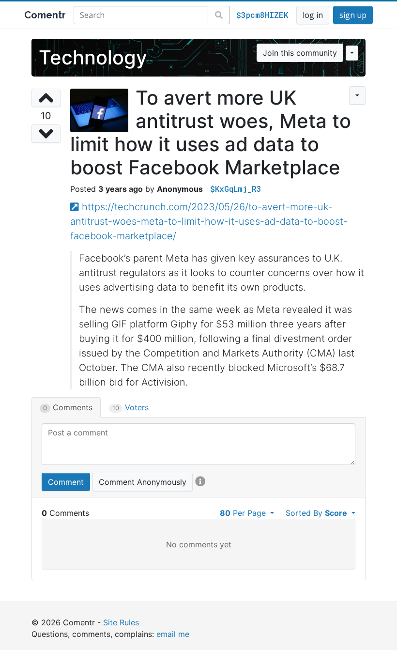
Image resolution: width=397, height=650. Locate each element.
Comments (67, 407)
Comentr (45, 15)
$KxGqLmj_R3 (235, 189)
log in (313, 15)
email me (172, 634)
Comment (66, 482)
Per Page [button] (244, 513)
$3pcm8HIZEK (262, 15)
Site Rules (121, 622)
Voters (130, 407)
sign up (352, 15)
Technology (93, 57)
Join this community (300, 53)
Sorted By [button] (316, 513)
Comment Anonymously (142, 482)
